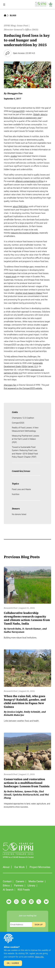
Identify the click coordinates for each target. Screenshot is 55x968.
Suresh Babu (14, 628)
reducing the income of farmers (24, 233)
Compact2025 (18, 111)
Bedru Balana (15, 791)
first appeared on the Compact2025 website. (23, 388)
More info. (39, 957)
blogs (13, 15)
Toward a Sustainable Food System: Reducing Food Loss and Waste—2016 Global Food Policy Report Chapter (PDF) (25, 452)
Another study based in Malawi (28, 293)
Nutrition (15, 494)
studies (14, 156)
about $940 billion (20, 206)
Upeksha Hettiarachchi (26, 794)
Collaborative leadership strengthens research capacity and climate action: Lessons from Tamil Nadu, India (27, 618)
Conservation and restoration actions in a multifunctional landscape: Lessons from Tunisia (26, 782)
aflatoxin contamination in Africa (29, 181)
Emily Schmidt (32, 711)
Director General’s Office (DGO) (21, 29)
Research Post (10, 608)
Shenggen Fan (14, 93)
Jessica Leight (15, 711)
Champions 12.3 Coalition (23, 418)
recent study (11, 276)
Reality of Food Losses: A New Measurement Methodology (25, 429)
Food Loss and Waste (21, 489)
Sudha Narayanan (14, 631)
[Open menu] (4, 4)
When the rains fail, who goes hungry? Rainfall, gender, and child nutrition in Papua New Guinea (25, 701)
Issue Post (22, 25)
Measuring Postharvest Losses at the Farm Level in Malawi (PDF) (25, 439)
